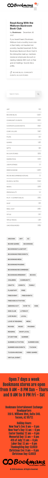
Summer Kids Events (16, 347)
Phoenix (31, 326)
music (20, 326)
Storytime (12, 337)
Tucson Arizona (15, 352)
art (21, 239)
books (33, 275)
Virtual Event (14, 357)
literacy (24, 311)
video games (32, 352)
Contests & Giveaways (16, 126)
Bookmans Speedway (17, 275)
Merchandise (12, 170)
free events (27, 295)
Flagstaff (12, 290)
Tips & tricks (11, 220)
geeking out (13, 306)
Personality (12, 192)
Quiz (8, 203)
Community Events (14, 120)
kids (36, 306)
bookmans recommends (18, 270)
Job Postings (12, 164)
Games (9, 142)
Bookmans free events (18, 254)
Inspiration (11, 159)
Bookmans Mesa (15, 259)
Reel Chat (10, 209)
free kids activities (16, 301)
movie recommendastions (17, 176)
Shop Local (24, 332)
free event (12, 295)
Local (23, 316)
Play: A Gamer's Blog (15, 198)
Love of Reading (15, 321)
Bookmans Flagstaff (17, 249)
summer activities (16, 342)
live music (12, 316)
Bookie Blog (18, 72)
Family (31, 285)
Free (23, 290)
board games (13, 244)
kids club (12, 311)
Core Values (12, 131)
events (22, 285)
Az (28, 239)
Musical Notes (13, 181)
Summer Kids (33, 342)
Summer (25, 337)
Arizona (11, 239)
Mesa (28, 321)
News (9, 187)
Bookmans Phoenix (16, 264)
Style (9, 214)
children (12, 280)
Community (25, 280)
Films (9, 137)
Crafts (11, 285)
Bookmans (17, 32)
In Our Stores (22, 75)
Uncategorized (13, 225)
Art (8, 109)
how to (26, 306)
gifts (9, 148)
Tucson (32, 347)
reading (11, 332)
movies (11, 326)
